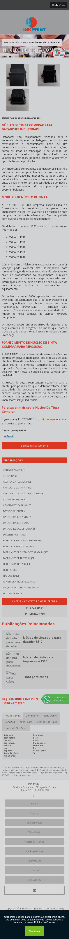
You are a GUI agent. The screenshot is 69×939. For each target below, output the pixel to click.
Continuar (34, 931)
